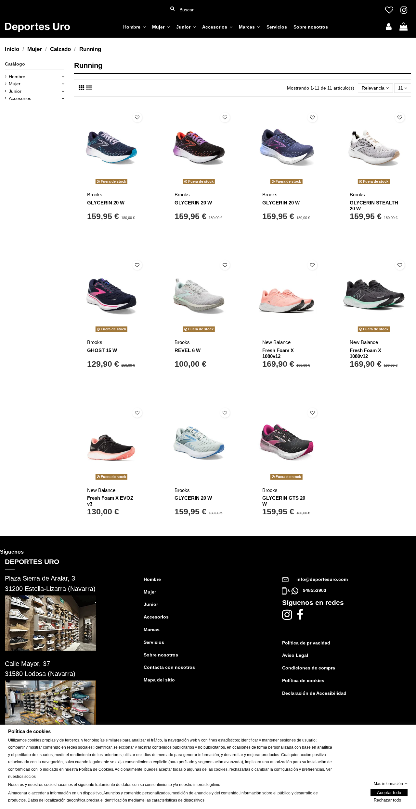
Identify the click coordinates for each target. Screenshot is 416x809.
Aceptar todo (389, 793)
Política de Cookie (95, 769)
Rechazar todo (387, 800)
